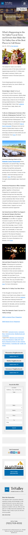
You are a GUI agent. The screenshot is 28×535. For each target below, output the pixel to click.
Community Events (13, 332)
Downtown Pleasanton (8, 340)
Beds (14, 405)
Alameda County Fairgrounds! (11, 162)
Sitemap (11, 531)
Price (14, 416)
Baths (14, 410)
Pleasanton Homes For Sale (13, 342)
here (14, 135)
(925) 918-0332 (14, 473)
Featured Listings (10, 334)
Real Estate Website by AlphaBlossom (17, 532)
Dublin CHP (17, 340)
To (14, 420)
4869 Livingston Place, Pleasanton (12, 317)
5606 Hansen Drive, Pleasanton (11, 322)
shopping (22, 342)
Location (14, 388)
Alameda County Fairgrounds (16, 338)
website (21, 104)
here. (11, 240)
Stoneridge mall (15, 344)
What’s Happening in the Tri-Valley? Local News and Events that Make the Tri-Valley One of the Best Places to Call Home (13, 37)
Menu (24, 4)
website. (22, 297)
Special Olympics (6, 344)
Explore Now (13, 356)
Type (14, 392)
